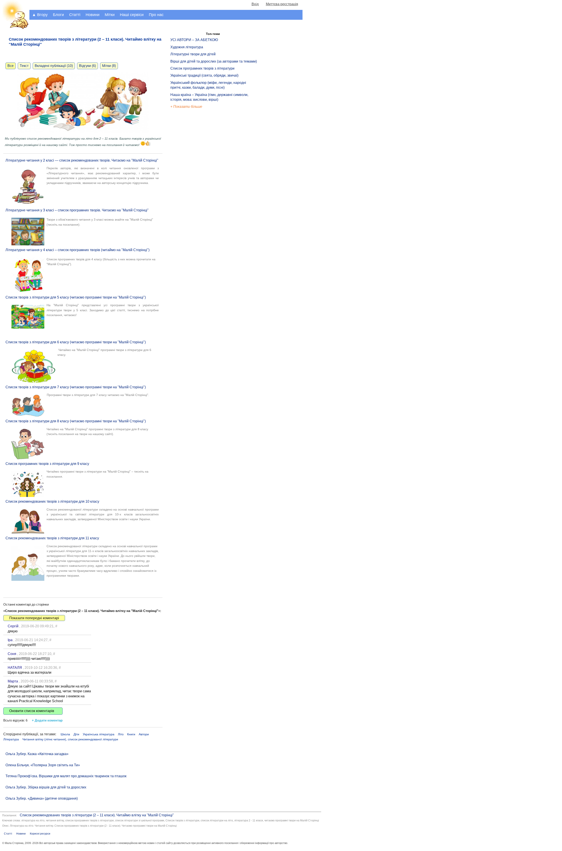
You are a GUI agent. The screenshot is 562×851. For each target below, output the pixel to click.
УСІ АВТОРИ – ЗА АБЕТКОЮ (194, 40)
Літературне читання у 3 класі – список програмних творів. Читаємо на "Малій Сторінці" (77, 210)
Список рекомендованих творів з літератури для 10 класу (52, 501)
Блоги (58, 15)
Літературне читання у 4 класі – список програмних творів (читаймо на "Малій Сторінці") (77, 250)
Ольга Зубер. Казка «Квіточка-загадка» (36, 754)
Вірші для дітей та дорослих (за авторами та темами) (213, 61)
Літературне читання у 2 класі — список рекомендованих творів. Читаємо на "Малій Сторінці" (81, 160)
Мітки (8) (109, 66)
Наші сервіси (132, 15)
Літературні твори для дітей (193, 54)
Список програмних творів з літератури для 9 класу (47, 464)
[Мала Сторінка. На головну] (14, 28)
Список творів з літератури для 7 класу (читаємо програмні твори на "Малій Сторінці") (75, 387)
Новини (92, 15)
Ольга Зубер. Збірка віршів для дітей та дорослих (45, 787)
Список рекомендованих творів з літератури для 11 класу (52, 538)
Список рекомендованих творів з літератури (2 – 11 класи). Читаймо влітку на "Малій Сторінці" (97, 815)
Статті (74, 15)
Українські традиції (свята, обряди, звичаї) (204, 75)
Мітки (110, 15)
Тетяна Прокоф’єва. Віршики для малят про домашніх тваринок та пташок (65, 776)
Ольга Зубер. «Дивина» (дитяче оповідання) (41, 798)
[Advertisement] (190, 184)
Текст (24, 66)
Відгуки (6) (87, 66)
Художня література (186, 47)
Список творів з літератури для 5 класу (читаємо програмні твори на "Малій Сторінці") (75, 297)
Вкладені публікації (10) (54, 66)
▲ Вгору (40, 15)
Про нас (156, 15)
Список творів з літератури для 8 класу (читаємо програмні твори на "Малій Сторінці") (75, 421)
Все (10, 66)
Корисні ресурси (40, 833)
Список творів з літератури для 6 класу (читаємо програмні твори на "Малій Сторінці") (75, 342)
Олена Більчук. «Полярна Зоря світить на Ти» (42, 765)
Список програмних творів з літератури (202, 68)
